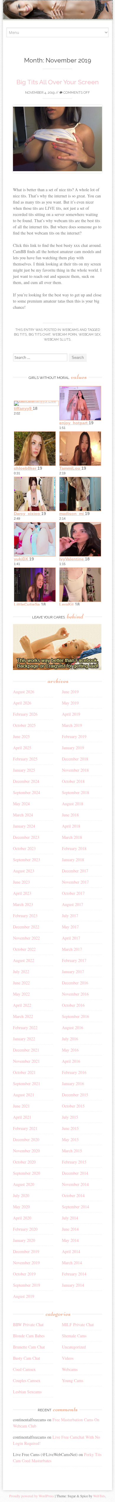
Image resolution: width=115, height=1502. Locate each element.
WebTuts (99, 1495)
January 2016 (73, 1083)
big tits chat (39, 334)
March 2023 (23, 904)
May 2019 (70, 703)
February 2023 (25, 915)
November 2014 (75, 1184)
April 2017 (71, 938)
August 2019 (23, 1296)
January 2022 (24, 1039)
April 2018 (71, 826)
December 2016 (75, 983)
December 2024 (26, 781)
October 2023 (24, 848)
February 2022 (25, 1027)
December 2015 (75, 1094)
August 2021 (23, 1094)
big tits (20, 334)
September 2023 (26, 859)
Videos (67, 1358)
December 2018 (75, 759)
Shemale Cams (74, 1335)
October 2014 (73, 1195)
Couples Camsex (26, 1380)
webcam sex (90, 334)
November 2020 (26, 1150)
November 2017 (75, 882)
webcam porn (64, 334)
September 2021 (26, 1083)
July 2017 (70, 915)
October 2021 (24, 1072)
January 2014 (73, 1285)
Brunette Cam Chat (29, 1347)
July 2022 (21, 971)
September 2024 (26, 792)
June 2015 (70, 1128)
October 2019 (24, 1274)
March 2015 (72, 1150)
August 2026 (23, 691)
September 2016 (75, 1016)
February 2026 (25, 714)
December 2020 (26, 1139)
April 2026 (22, 703)
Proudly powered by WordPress (31, 1495)
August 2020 (23, 1184)
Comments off (76, 93)
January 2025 (24, 770)
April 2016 (71, 1061)
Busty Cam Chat (26, 1358)
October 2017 (73, 893)
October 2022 (24, 949)
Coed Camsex (24, 1369)
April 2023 (22, 893)
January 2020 (24, 1240)
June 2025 (21, 736)
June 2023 (21, 882)
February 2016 (74, 1072)
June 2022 (21, 983)
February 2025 (25, 759)
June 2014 (70, 1229)
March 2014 (72, 1262)
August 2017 (72, 904)
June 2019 (70, 691)
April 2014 (71, 1251)
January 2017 (73, 971)
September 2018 (75, 792)
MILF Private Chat (78, 1324)
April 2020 (22, 1218)
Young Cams (72, 1380)
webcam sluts (57, 339)
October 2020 (24, 1162)
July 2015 (70, 1117)
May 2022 (21, 994)
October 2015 (73, 1106)
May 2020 (21, 1206)
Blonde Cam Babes (29, 1335)
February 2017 (74, 960)
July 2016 (70, 1039)
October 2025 (24, 725)
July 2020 (21, 1195)
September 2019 (26, 1285)
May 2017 (70, 927)
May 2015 (70, 1139)
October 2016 (73, 1005)
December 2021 (26, 1050)
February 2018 (74, 848)
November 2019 (26, 1262)
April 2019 (71, 714)
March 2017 (72, 949)
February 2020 (25, 1229)
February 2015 (74, 1162)
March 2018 (72, 837)
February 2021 (25, 1128)
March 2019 (72, 725)
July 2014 (70, 1218)
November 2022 (26, 938)
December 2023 (26, 837)
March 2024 (23, 815)
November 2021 (26, 1061)
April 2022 (22, 1005)
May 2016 (70, 1050)
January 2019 (73, 747)
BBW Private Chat (28, 1324)
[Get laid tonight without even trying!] (57, 668)
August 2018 (72, 803)
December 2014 (75, 1173)
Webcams (70, 330)
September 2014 (75, 1206)
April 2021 (22, 1117)
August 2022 (23, 960)
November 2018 (75, 770)
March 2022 (23, 1016)
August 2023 (23, 871)
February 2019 (74, 736)
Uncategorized (74, 1347)
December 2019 (26, 1251)
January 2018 (73, 859)
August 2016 (72, 1027)
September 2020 (26, 1173)
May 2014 (70, 1240)
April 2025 (22, 747)
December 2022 (26, 927)
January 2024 (24, 826)
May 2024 (21, 803)
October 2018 (73, 781)
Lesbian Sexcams (27, 1391)
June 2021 (21, 1106)
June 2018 (70, 815)
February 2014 (74, 1274)
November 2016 (75, 994)
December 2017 (75, 871)
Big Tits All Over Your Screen (58, 82)
